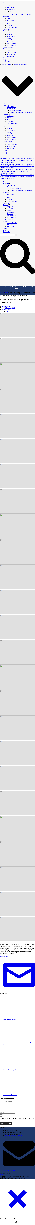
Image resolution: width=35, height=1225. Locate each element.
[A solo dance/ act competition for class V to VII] (17, 325)
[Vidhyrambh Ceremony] (16, 1093)
